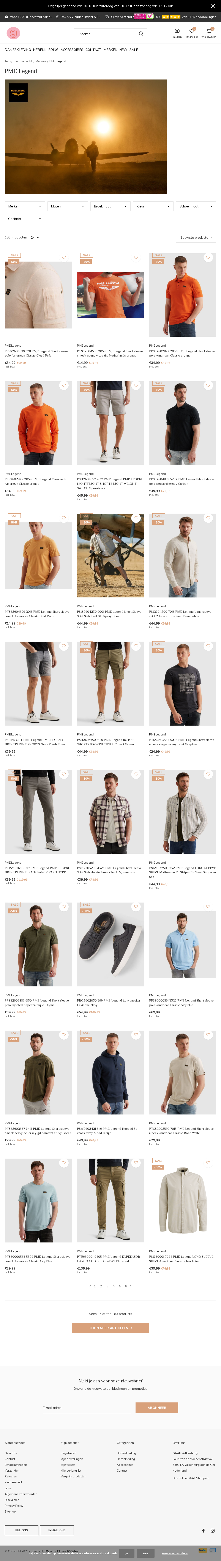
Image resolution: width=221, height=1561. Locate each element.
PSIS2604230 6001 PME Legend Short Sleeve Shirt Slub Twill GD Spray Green (109, 614)
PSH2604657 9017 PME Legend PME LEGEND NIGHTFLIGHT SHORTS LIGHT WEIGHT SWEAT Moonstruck (110, 483)
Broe (102, 206)
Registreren (68, 1453)
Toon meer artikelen (109, 1328)
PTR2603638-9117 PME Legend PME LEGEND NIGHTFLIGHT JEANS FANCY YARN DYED (37, 870)
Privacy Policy (14, 1505)
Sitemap (10, 1511)
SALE (133, 50)
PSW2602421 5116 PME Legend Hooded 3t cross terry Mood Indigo (107, 1131)
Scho (189, 206)
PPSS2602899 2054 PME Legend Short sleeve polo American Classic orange (182, 353)
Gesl (14, 219)
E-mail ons (57, 1530)
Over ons (11, 1453)
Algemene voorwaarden (21, 1494)
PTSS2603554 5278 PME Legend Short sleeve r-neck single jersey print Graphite (182, 742)
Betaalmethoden (16, 1464)
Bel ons (21, 1530)
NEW (123, 50)
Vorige (90, 1286)
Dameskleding (18, 50)
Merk (13, 206)
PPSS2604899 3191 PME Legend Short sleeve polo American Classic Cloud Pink (36, 353)
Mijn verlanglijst (71, 1470)
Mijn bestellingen (72, 1459)
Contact (93, 50)
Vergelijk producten (73, 1476)
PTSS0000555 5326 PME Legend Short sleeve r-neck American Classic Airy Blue (37, 1259)
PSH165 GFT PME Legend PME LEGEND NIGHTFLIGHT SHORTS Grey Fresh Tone (35, 742)
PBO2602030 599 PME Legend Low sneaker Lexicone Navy (108, 1003)
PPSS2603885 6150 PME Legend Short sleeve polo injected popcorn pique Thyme (37, 1003)
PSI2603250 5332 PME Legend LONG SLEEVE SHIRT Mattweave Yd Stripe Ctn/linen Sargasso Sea (182, 872)
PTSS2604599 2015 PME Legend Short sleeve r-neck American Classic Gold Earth (37, 614)
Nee (145, 1553)
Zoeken (141, 33)
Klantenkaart (13, 1482)
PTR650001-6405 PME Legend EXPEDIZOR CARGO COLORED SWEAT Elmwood (108, 1259)
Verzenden (12, 1470)
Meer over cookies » (175, 1553)
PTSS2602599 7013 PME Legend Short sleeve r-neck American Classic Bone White (181, 1131)
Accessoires (72, 50)
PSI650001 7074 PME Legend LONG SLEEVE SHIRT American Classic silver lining (181, 1259)
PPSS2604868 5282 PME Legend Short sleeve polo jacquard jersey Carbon (182, 481)
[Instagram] (213, 1530)
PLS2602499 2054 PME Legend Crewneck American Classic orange (35, 481)
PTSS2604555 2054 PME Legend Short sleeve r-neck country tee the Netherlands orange (110, 353)
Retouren (11, 1476)
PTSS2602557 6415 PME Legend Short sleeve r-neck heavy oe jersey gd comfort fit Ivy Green (38, 1131)
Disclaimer (12, 1500)
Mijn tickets (68, 1464)
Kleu (140, 206)
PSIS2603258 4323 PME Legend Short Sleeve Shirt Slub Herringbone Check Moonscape (109, 870)
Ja (126, 1553)
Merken (110, 50)
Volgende (131, 1286)
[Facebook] (203, 1530)
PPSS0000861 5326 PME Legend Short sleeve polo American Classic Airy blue (181, 1003)
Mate (56, 206)
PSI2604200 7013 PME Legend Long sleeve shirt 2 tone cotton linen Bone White (180, 614)
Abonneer (157, 1408)
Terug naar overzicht (18, 61)
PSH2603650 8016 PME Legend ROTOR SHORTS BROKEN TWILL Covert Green (105, 742)
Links (8, 1488)
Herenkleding (45, 50)
